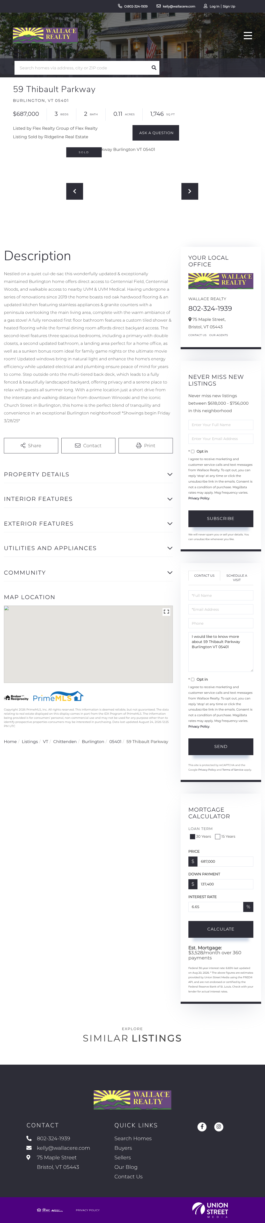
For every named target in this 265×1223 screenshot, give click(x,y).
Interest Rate (202, 896)
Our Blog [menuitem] (125, 1167)
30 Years (203, 836)
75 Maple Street (57, 1162)
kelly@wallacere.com (179, 7)
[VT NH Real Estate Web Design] (210, 1210)
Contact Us (197, 335)
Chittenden (65, 741)
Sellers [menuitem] (122, 1158)
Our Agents (218, 335)
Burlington (93, 741)
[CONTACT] (155, 133)
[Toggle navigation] (248, 35)
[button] (154, 68)
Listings (30, 741)
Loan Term (200, 828)
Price (194, 851)
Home (10, 741)
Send (220, 746)
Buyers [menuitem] (123, 1148)
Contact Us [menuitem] (128, 1177)
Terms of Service (233, 769)
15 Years (228, 836)
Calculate (220, 929)
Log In (214, 7)
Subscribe (220, 518)
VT (45, 741)
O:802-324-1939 (136, 7)
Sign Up (229, 7)
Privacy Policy (199, 498)
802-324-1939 (210, 308)
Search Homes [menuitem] (133, 1139)
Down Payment (204, 874)
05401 (115, 741)
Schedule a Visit (236, 578)
